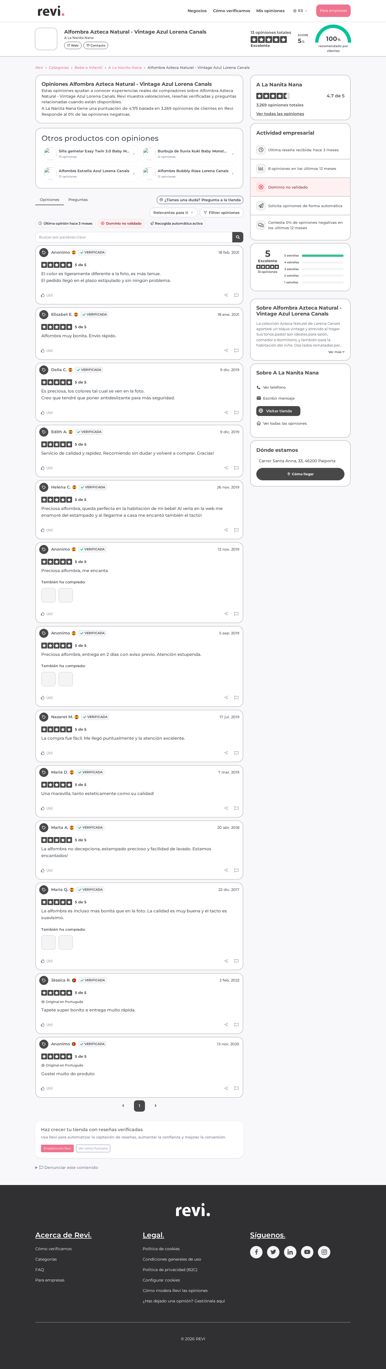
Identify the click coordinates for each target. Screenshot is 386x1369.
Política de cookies (161, 1248)
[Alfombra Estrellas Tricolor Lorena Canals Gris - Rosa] (48, 679)
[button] (300, 352)
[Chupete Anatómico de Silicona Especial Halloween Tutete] (48, 595)
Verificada (94, 252)
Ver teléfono (274, 387)
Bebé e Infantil (89, 67)
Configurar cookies (161, 1280)
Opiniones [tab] (49, 199)
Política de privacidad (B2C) (170, 1269)
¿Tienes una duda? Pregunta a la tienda (202, 200)
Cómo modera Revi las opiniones (175, 1290)
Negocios (197, 10)
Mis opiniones (270, 10)
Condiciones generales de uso (172, 1259)
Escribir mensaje (279, 398)
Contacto (97, 45)
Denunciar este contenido (70, 1167)
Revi (39, 67)
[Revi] (51, 11)
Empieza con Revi (57, 1148)
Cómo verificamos (231, 10)
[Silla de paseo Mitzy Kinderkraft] (65, 942)
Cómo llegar (303, 474)
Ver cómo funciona (93, 1148)
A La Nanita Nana (125, 67)
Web (74, 45)
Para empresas (333, 10)
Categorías (59, 67)
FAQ (39, 1269)
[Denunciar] (236, 295)
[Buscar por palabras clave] (237, 237)
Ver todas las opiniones (280, 113)
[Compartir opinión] (226, 295)
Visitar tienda (279, 411)
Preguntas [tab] (78, 199)
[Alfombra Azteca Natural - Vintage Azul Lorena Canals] (65, 595)
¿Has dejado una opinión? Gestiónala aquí (184, 1301)
